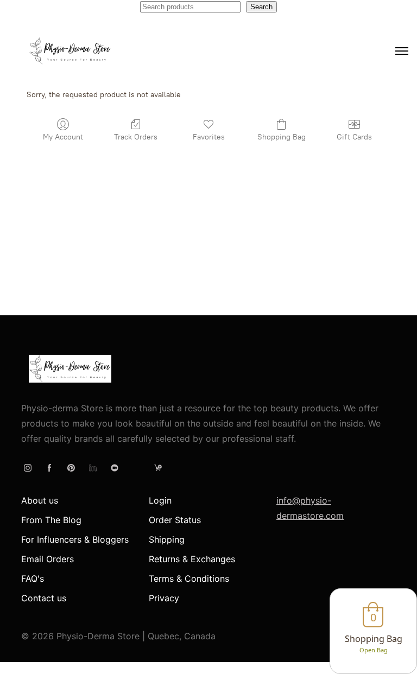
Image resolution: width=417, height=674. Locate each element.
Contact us (43, 598)
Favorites (209, 137)
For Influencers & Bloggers (75, 539)
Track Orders (135, 137)
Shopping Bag (281, 137)
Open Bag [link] (373, 650)
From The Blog (51, 519)
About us (39, 500)
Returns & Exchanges (192, 559)
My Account (63, 137)
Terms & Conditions (189, 578)
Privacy (164, 598)
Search (261, 7)
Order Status (175, 519)
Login (160, 500)
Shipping (167, 539)
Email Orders (47, 559)
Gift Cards (354, 137)
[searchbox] (190, 6)
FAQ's (32, 578)
